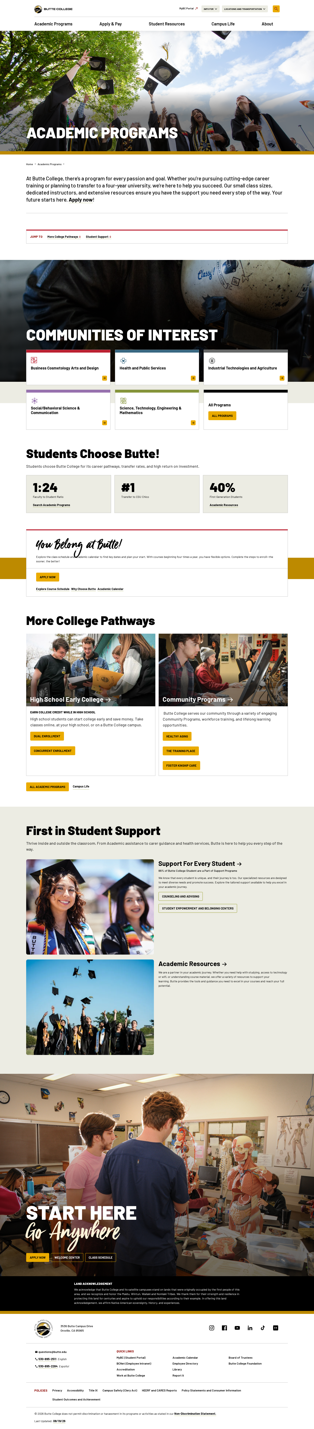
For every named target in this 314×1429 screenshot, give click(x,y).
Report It (178, 1375)
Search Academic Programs (51, 505)
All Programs (222, 416)
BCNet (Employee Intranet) (134, 1363)
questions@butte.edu (52, 1352)
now (87, 199)
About (267, 23)
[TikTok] (263, 1328)
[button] (276, 8)
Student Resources (167, 23)
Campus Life (223, 23)
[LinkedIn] (250, 1328)
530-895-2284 (48, 1366)
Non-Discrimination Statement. (195, 1413)
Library (177, 1369)
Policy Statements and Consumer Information (211, 1390)
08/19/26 (59, 1421)
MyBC (186, 8)
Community (194, 699)
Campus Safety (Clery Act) (120, 1390)
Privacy (57, 1390)
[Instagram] (212, 1328)
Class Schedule (101, 1257)
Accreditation (126, 1369)
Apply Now (48, 577)
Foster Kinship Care (181, 765)
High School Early (66, 699)
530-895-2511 (47, 1359)
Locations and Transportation (243, 9)
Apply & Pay (110, 23)
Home (29, 164)
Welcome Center (67, 1257)
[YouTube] (237, 1328)
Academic (189, 963)
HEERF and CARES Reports (159, 1390)
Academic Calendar (110, 589)
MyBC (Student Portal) (131, 1357)
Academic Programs (53, 23)
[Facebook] (224, 1328)
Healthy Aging (177, 736)
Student (97, 236)
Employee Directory (185, 1363)
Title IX (93, 1390)
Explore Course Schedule (53, 589)
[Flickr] (276, 1328)
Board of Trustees (241, 1357)
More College (62, 236)
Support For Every (196, 863)
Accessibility (75, 1390)
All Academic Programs (47, 787)
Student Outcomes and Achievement (76, 1399)
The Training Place (180, 751)
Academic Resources (224, 505)
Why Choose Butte (83, 589)
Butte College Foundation (245, 1363)
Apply (75, 199)
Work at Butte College (131, 1375)
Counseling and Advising (180, 896)
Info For (209, 9)
